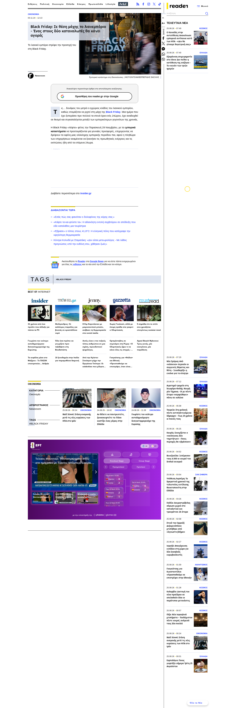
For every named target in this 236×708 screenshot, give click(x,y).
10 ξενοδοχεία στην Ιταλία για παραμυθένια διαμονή (67, 359)
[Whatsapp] (163, 54)
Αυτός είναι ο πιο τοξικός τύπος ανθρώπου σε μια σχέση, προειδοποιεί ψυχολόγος (94, 345)
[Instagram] (148, 4)
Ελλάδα (70, 4)
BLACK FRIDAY (64, 279)
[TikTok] (159, 4)
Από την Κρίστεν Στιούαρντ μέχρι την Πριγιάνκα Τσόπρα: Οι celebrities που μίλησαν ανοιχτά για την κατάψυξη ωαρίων (94, 362)
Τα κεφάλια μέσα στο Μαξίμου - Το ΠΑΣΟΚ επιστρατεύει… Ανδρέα (38, 360)
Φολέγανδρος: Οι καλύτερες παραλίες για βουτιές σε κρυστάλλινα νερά (66, 328)
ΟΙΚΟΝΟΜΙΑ (33, 14)
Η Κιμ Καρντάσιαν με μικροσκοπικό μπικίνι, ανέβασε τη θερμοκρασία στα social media (94, 328)
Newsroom (35, 409)
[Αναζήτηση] (206, 13)
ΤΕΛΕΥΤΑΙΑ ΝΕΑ (177, 22)
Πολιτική (44, 4)
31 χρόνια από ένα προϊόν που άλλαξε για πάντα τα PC (38, 327)
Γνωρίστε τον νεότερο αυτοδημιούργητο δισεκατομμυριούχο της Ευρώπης (39, 345)
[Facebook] (143, 4)
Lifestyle (111, 4)
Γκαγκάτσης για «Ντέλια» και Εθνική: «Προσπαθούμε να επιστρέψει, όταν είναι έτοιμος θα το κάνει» (121, 362)
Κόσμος (81, 4)
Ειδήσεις (32, 4)
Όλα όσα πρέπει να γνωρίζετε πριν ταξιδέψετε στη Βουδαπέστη (64, 345)
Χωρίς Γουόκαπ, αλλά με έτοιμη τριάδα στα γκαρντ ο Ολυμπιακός (121, 327)
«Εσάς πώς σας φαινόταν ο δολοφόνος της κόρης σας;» (84, 217)
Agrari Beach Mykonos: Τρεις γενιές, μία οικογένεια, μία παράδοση (148, 345)
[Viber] (163, 59)
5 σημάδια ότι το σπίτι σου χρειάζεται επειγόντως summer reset (149, 327)
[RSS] (137, 4)
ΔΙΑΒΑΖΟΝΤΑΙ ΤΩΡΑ (63, 210)
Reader (81, 261)
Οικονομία (58, 4)
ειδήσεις (77, 264)
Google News (97, 261)
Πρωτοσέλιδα (95, 4)
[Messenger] (163, 48)
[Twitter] (154, 4)
